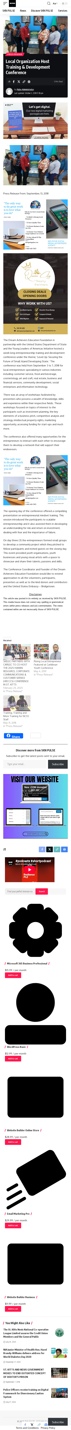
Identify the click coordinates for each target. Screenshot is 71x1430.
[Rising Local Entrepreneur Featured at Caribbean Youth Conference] (47, 652)
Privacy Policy (48, 1428)
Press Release (14, 54)
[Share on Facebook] (13, 81)
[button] (6, 3)
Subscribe (58, 764)
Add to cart (13, 975)
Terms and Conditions (27, 1428)
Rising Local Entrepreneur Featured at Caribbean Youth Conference (47, 664)
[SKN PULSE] (12, 3)
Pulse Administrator (25, 89)
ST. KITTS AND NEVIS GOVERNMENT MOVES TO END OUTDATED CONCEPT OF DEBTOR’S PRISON (24, 1373)
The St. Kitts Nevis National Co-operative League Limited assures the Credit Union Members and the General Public (26, 1333)
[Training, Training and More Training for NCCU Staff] (17, 703)
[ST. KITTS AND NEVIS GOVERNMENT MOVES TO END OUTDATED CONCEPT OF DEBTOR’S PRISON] (59, 1373)
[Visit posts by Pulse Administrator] (9, 91)
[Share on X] (19, 81)
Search (42, 891)
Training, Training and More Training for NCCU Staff (16, 716)
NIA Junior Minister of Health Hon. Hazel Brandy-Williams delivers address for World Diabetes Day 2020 (25, 1353)
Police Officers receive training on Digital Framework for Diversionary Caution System (25, 1393)
